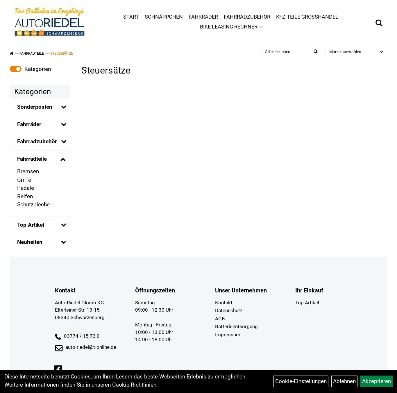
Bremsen (28, 171)
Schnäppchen (164, 17)
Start (131, 17)
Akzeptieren (376, 381)
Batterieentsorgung (236, 326)
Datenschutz (228, 310)
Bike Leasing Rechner (228, 27)
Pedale (25, 188)
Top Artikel (30, 224)
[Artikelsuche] (378, 24)
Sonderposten (34, 106)
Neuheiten (29, 242)
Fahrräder (203, 17)
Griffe (24, 179)
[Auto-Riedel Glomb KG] (50, 21)
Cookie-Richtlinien (134, 384)
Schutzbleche (33, 204)
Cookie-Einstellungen (301, 381)
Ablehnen (344, 381)
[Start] (11, 53)
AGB (220, 318)
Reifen (25, 196)
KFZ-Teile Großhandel (307, 17)
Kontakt (224, 303)
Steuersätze (61, 53)
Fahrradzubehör (247, 17)
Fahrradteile (31, 53)
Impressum (227, 334)
